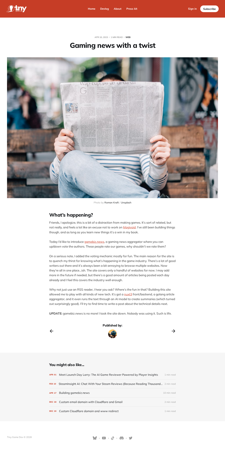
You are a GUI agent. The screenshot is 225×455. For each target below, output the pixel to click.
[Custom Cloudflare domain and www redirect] (112, 411)
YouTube (104, 438)
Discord (121, 438)
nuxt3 (128, 294)
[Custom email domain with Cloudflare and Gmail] (112, 402)
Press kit (131, 8)
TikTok (112, 438)
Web (128, 37)
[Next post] (173, 331)
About (117, 8)
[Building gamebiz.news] (112, 392)
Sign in (192, 8)
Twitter (130, 438)
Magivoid (129, 227)
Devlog (104, 8)
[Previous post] (51, 331)
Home (91, 8)
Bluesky (95, 438)
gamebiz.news (94, 241)
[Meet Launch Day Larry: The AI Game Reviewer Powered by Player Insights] (112, 374)
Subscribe (209, 9)
